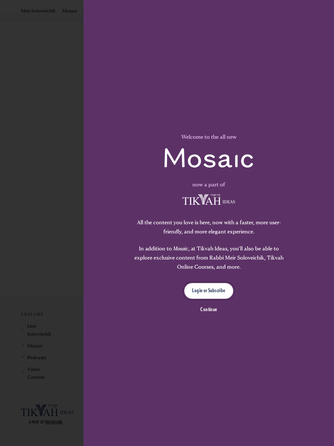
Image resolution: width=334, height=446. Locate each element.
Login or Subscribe (208, 291)
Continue (208, 309)
